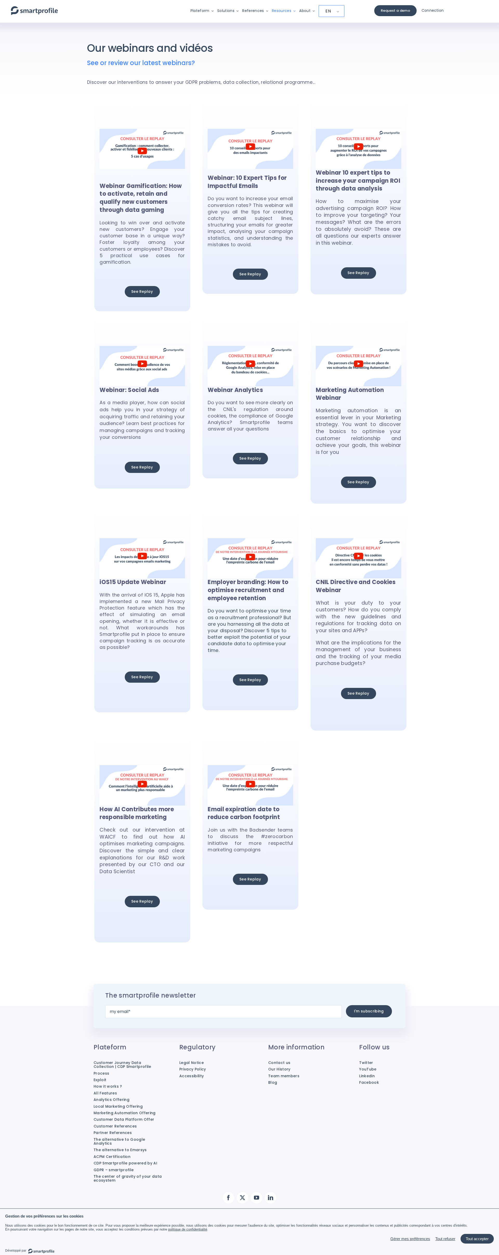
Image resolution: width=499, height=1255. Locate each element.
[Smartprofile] (34, 9)
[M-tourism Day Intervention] (250, 541)
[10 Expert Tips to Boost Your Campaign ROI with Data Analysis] (358, 132)
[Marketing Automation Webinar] (358, 349)
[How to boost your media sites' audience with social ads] (142, 349)
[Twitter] (242, 1197)
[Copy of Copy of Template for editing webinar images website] (142, 132)
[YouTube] (256, 1197)
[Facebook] (228, 1197)
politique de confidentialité (187, 1229)
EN (328, 11)
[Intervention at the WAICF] (142, 768)
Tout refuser (445, 1239)
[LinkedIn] (270, 1197)
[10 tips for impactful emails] (250, 132)
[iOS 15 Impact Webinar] (142, 541)
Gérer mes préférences (410, 1239)
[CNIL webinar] (358, 541)
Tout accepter (477, 1239)
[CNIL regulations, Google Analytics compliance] (250, 349)
